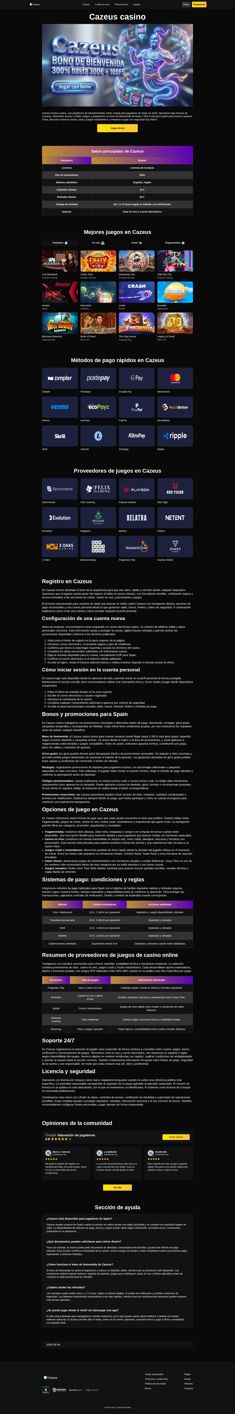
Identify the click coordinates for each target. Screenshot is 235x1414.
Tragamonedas (172, 243)
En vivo (96, 243)
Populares (58, 243)
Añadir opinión (176, 1137)
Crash (134, 243)
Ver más (117, 1187)
